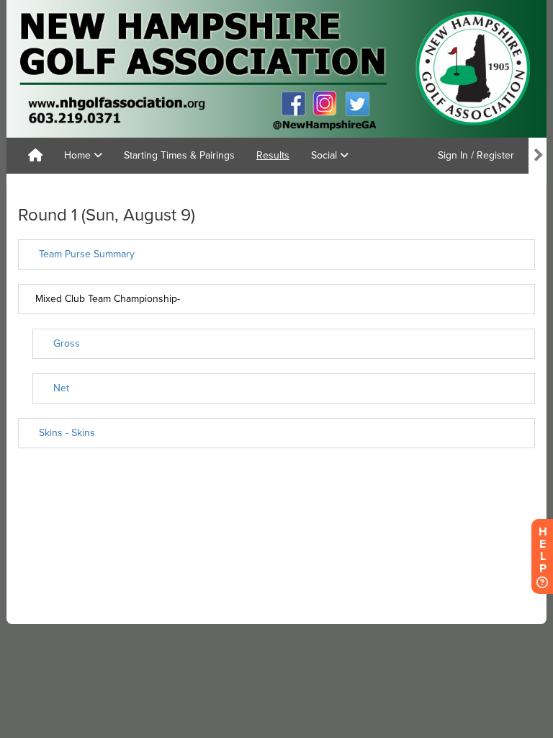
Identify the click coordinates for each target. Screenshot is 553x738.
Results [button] (272, 155)
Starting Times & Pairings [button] (179, 155)
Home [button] (79, 155)
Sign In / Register (476, 155)
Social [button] (325, 155)
